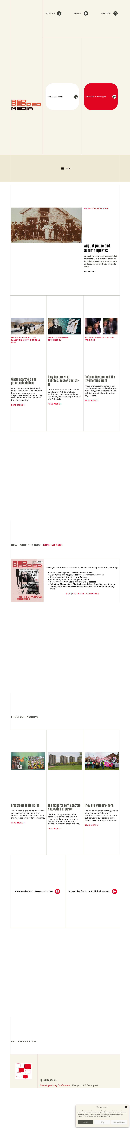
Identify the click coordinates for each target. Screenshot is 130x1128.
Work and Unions (100, 208)
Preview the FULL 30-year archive (34, 891)
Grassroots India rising (25, 805)
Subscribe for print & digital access (89, 891)
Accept (85, 1122)
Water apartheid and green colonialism (24, 380)
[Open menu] (65, 168)
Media (87, 208)
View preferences (119, 1122)
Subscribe (92, 593)
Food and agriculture (23, 337)
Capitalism (62, 337)
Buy (68, 593)
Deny (102, 1122)
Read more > (89, 271)
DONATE (77, 13)
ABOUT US (50, 13)
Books (51, 337)
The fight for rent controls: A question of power (64, 806)
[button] (126, 1107)
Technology (54, 340)
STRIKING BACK (52, 545)
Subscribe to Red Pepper (96, 96)
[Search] (76, 97)
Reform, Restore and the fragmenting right (100, 378)
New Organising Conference (55, 1085)
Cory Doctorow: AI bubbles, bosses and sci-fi (63, 380)
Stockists (78, 593)
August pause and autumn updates (97, 247)
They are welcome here (99, 805)
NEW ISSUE (106, 13)
